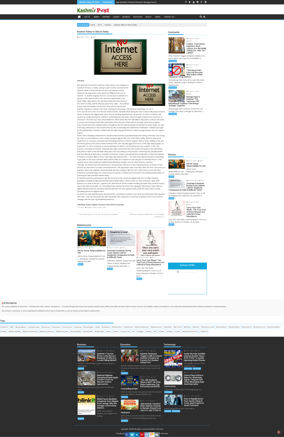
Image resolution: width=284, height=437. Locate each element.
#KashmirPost (246, 327)
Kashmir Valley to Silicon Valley (96, 207)
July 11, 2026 (189, 372)
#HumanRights (88, 327)
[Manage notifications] (279, 432)
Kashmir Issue (125, 331)
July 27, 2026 (189, 351)
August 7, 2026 (103, 396)
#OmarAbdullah (75, 331)
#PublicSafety (99, 331)
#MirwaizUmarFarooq (30, 331)
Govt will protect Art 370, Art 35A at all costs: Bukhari (99, 214)
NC (133, 331)
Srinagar (169, 331)
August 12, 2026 (103, 351)
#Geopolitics (56, 327)
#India (97, 327)
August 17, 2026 (193, 91)
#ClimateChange (33, 327)
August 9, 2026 (103, 372)
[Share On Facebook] (127, 434)
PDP (155, 331)
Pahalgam (140, 331)
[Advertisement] (187, 133)
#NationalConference (46, 331)
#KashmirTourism (259, 327)
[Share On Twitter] (132, 434)
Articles (81, 207)
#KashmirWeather (274, 327)
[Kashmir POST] (79, 16)
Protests (161, 331)
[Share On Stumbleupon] (152, 434)
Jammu (96, 17)
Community (172, 61)
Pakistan (149, 331)
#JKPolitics (187, 327)
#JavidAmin (168, 327)
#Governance (67, 327)
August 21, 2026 (193, 38)
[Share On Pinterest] (142, 434)
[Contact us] (157, 434)
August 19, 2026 (193, 65)
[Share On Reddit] (147, 434)
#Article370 (4, 327)
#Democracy (46, 327)
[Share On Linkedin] (137, 434)
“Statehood (204, 331)
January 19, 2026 (143, 257)
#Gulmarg (77, 327)
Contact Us (169, 17)
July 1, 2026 (145, 401)
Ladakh (116, 17)
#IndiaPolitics (128, 327)
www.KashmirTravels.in (190, 331)
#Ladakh (4, 331)
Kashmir (105, 17)
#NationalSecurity (62, 331)
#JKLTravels (178, 327)
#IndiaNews (106, 327)
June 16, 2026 (189, 396)
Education (137, 17)
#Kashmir (196, 327)
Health (148, 17)
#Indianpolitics (117, 327)
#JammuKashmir (156, 327)
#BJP (11, 327)
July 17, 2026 (146, 351)
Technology (196, 368)
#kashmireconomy (207, 327)
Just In (87, 17)
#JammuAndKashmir (142, 327)
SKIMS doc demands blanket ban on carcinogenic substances (147, 215)
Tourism (177, 331)
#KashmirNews (221, 327)
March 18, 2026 (113, 248)
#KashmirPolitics (234, 327)
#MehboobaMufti (15, 331)
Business (126, 17)
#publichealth (88, 331)
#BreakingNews (20, 327)
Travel (158, 17)
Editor (94, 37)
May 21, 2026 (83, 248)
